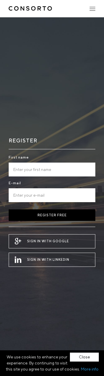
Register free (52, 215)
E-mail (15, 183)
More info (90, 369)
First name (19, 157)
